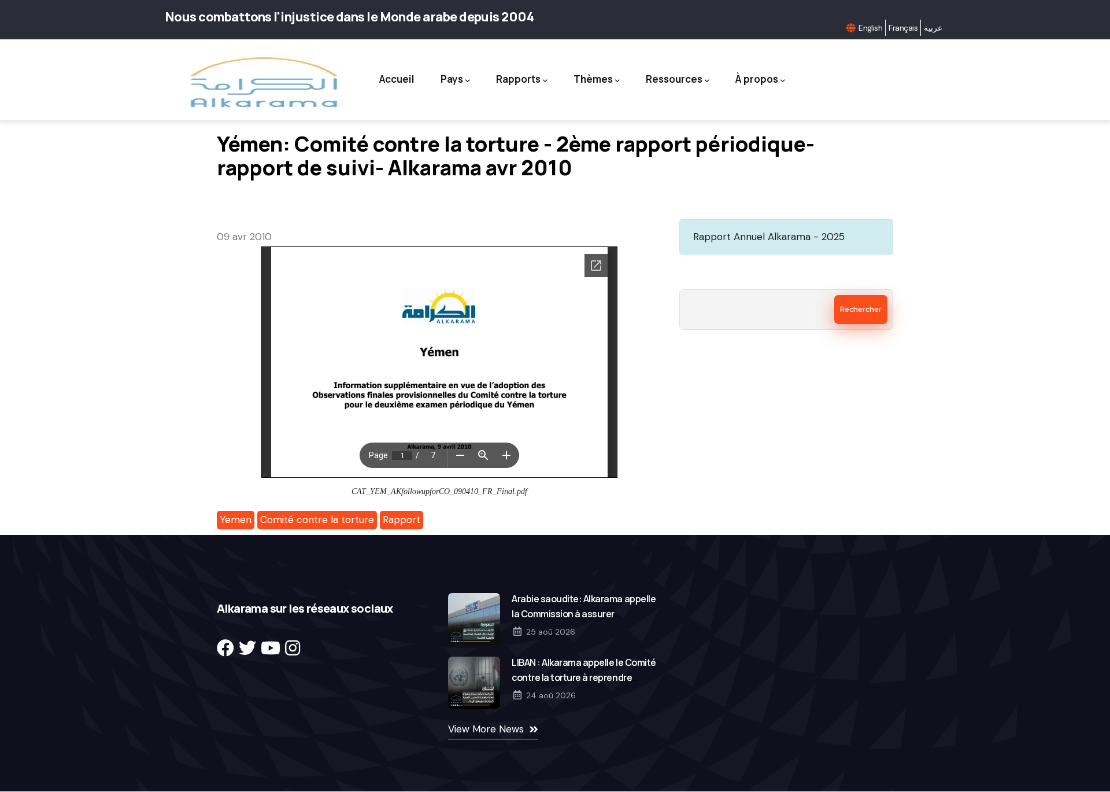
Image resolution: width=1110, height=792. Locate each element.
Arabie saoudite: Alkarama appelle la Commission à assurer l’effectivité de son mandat (584, 613)
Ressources (674, 79)
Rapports (518, 79)
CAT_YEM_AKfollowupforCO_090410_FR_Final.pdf (439, 491)
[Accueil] (262, 82)
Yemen (235, 519)
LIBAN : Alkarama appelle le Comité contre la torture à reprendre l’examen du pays (584, 677)
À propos (756, 79)
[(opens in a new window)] (225, 648)
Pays (452, 79)
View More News (486, 729)
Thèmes (593, 79)
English (870, 28)
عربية (933, 28)
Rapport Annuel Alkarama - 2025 (769, 236)
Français (903, 28)
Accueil (397, 79)
